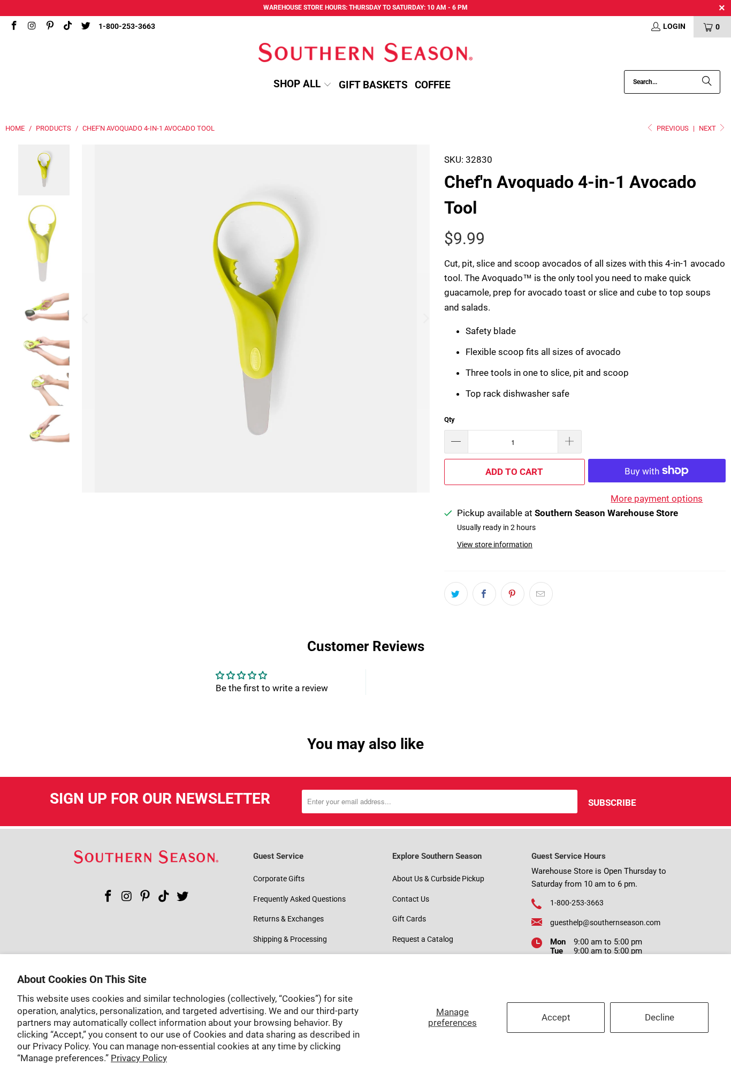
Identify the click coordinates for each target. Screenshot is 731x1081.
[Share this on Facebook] (484, 594)
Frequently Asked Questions (299, 899)
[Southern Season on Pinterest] (49, 26)
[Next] (425, 319)
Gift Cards (409, 918)
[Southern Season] (365, 54)
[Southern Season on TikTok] (67, 26)
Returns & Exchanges (288, 918)
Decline (659, 1017)
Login (674, 26)
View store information (494, 544)
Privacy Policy (139, 1058)
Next (708, 128)
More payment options (657, 498)
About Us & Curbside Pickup (438, 878)
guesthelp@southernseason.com (605, 922)
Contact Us (410, 899)
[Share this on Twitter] (456, 594)
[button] (302, 85)
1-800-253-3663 (126, 26)
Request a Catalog (422, 939)
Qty (449, 419)
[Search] (707, 82)
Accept (556, 1017)
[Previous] (86, 319)
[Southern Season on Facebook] (13, 26)
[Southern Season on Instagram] (31, 26)
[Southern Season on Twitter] (85, 26)
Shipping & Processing (290, 939)
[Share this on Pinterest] (512, 594)
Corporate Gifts (278, 878)
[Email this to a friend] (541, 594)
